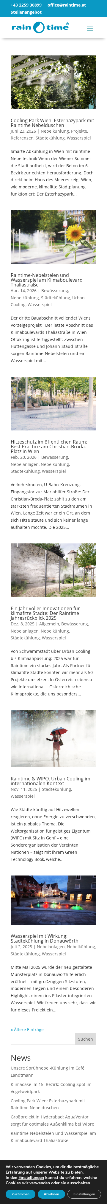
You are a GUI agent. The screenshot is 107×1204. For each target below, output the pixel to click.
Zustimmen (20, 1194)
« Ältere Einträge (27, 1029)
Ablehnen (51, 1194)
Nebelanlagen (25, 464)
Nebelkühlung (55, 131)
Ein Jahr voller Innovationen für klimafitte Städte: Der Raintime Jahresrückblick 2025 (45, 613)
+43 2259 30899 (26, 5)
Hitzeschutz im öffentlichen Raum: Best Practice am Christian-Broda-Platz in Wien (49, 446)
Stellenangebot (26, 12)
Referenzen (22, 138)
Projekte (79, 131)
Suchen (85, 1039)
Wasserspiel (79, 138)
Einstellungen (31, 1177)
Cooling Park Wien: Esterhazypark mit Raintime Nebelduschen (52, 122)
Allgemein (49, 624)
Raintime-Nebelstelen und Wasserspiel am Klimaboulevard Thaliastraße (47, 280)
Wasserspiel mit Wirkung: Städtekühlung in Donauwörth (44, 938)
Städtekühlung (50, 138)
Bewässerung (54, 290)
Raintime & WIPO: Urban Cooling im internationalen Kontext (50, 781)
